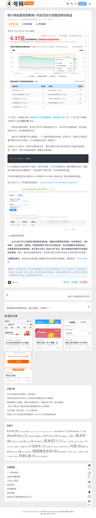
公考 (32, 441)
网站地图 (10, 493)
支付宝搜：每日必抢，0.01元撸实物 (22, 410)
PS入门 (39, 431)
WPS (48, 436)
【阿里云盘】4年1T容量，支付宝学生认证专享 (47, 343)
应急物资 (50, 447)
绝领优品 (10, 484)
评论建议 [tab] (42, 24)
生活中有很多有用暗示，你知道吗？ (22, 394)
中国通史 (64, 436)
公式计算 (23, 441)
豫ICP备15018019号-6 (48, 514)
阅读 (16, 456)
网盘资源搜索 (63, 452)
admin (15, 282)
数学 (85, 446)
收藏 (75, 282)
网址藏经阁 (11, 488)
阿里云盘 (27, 456)
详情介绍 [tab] (14, 24)
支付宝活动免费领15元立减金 (17, 342)
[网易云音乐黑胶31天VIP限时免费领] (78, 329)
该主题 (65, 512)
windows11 (61, 431)
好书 (72, 441)
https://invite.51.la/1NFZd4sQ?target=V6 (58, 182)
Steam (45, 431)
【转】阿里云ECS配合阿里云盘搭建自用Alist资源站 (28, 406)
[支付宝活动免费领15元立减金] (18, 329)
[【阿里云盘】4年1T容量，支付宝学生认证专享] (48, 329)
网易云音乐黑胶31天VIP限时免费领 (77, 343)
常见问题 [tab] (28, 24)
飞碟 (38, 456)
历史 (40, 441)
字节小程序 (80, 442)
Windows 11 (78, 431)
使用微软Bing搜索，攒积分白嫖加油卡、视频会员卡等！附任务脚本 (35, 402)
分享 (67, 282)
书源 (72, 436)
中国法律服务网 (13, 476)
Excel (12, 431)
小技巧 (24, 446)
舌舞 (71, 452)
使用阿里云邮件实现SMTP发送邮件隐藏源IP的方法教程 (30, 398)
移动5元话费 (11, 375)
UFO (51, 431)
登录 (83, 4)
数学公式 (12, 451)
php (33, 431)
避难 (11, 456)
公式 (14, 441)
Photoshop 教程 (24, 431)
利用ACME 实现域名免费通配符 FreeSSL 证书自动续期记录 (31, 414)
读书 (76, 452)
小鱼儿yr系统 (12, 480)
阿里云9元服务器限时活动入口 (19, 497)
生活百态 (10, 340)
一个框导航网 (12, 472)
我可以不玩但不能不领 (62, 447)
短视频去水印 (45, 451)
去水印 (53, 440)
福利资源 (26, 19)
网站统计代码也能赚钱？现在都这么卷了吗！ (51, 117)
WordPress (17, 435)
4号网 (42, 512)
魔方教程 (44, 456)
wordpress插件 (35, 436)
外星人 (66, 442)
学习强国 (15, 447)
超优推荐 (33, 19)
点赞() (84, 282)
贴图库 (82, 452)
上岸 (56, 435)
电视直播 (28, 452)
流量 (21, 451)
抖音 (76, 446)
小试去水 (37, 446)
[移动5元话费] (18, 361)
